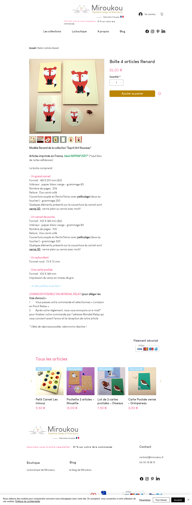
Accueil (32, 48)
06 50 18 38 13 (147, 462)
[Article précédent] (31, 381)
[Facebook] (147, 31)
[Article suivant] (160, 381)
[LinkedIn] (163, 31)
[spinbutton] (116, 82)
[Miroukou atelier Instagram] (152, 31)
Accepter (178, 499)
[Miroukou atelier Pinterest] (158, 31)
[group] (96, 390)
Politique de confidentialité (27, 501)
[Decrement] (112, 82)
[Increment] (121, 82)
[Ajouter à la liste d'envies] (159, 93)
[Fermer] (188, 500)
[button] (162, 13)
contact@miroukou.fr (151, 457)
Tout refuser (161, 499)
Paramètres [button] (144, 499)
